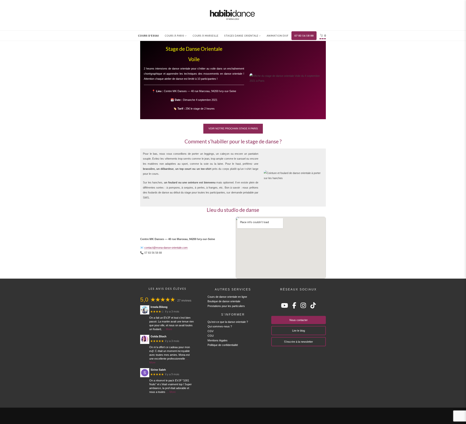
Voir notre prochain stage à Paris (233, 128)
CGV (211, 331)
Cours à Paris (174, 35)
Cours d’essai (148, 35)
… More (167, 329)
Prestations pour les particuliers (226, 306)
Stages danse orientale (241, 35)
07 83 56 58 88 (304, 35)
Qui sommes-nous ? (220, 326)
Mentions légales (218, 340)
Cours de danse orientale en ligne (227, 296)
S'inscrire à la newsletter (298, 341)
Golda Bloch (158, 336)
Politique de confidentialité (223, 344)
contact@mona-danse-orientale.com (166, 247)
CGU (211, 335)
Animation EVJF (278, 35)
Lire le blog (298, 330)
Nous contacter (298, 320)
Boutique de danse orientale (224, 301)
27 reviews (184, 300)
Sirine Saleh (158, 369)
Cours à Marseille (205, 35)
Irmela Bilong (159, 306)
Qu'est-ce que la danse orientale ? (228, 321)
